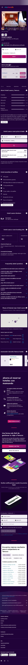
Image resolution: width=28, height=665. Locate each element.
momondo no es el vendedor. (9, 600)
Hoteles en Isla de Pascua (8, 572)
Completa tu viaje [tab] (18, 558)
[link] (14, 421)
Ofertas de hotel (3, 610)
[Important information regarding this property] (26, 230)
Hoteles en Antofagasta (8, 576)
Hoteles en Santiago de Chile (9, 564)
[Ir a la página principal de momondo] (9, 7)
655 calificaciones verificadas (17, 45)
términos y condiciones (22, 533)
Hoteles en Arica (6, 566)
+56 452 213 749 (5, 43)
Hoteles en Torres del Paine (8, 581)
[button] (2, 7)
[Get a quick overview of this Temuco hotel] (26, 90)
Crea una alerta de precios (12, 413)
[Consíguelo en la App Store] (12, 655)
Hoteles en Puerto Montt (8, 583)
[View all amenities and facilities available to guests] (26, 172)
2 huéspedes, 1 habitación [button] (9, 53)
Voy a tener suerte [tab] (7, 558)
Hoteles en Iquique (7, 568)
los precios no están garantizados (8, 596)
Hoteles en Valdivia (7, 579)
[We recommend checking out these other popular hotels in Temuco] (26, 352)
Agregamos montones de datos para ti (11, 602)
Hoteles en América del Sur (13, 610)
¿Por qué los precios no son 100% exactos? (12, 605)
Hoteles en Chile (23, 610)
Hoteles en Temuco (15, 611)
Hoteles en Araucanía (6, 611)
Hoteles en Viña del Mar (8, 570)
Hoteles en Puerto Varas (8, 577)
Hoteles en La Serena (7, 574)
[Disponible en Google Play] (4, 655)
